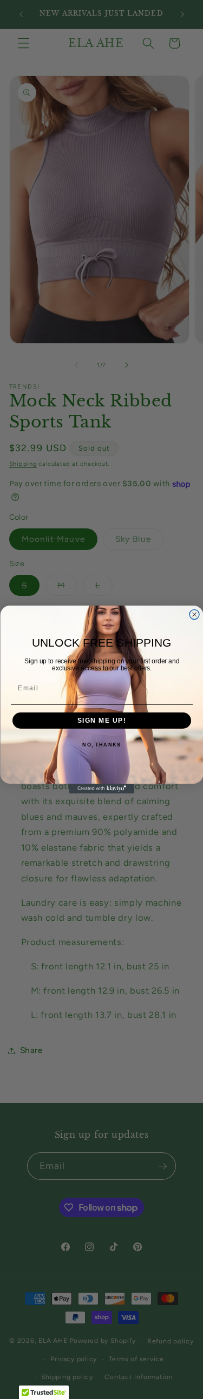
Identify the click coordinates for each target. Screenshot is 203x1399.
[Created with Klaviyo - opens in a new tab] (101, 788)
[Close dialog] (194, 615)
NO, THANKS (101, 745)
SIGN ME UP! (101, 720)
